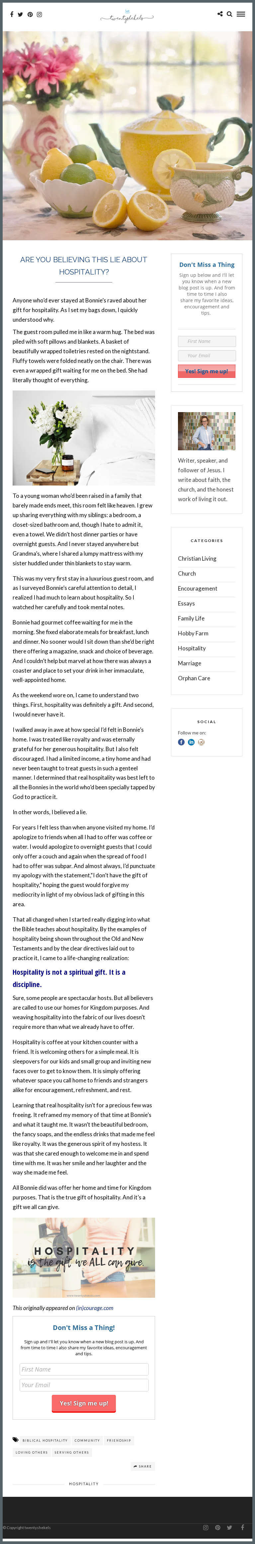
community (87, 1440)
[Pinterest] (30, 15)
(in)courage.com (94, 1307)
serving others (72, 1452)
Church (187, 573)
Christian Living (197, 558)
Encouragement (197, 588)
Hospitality (84, 1484)
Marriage (189, 663)
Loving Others (32, 1452)
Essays (186, 603)
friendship (119, 1440)
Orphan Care (194, 678)
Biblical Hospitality (45, 1440)
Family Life (191, 618)
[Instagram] (39, 15)
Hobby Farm (193, 633)
